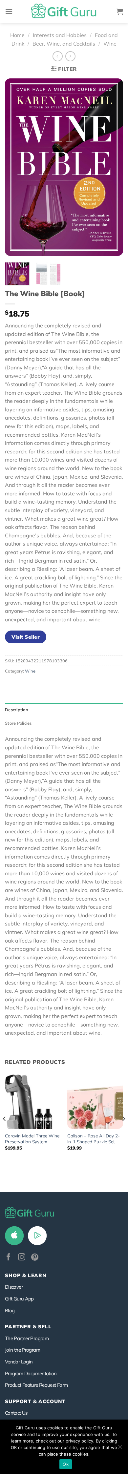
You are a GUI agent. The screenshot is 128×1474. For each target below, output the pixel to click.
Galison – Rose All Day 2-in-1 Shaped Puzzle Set (93, 1138)
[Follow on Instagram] (21, 1258)
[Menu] (9, 11)
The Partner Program (27, 1338)
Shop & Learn (25, 1275)
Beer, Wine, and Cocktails (63, 43)
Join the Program (22, 1350)
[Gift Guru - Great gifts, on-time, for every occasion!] (64, 11)
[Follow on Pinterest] (34, 1258)
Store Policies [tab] (18, 723)
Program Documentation (31, 1373)
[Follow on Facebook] (8, 1258)
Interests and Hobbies (60, 35)
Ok (66, 1464)
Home (17, 35)
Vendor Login (18, 1362)
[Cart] (120, 11)
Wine (110, 43)
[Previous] (15, 167)
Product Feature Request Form (36, 1385)
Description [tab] (16, 709)
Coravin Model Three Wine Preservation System (32, 1138)
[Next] (112, 167)
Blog (9, 1310)
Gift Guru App (19, 1299)
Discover (14, 1287)
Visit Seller (25, 636)
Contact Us (16, 1413)
